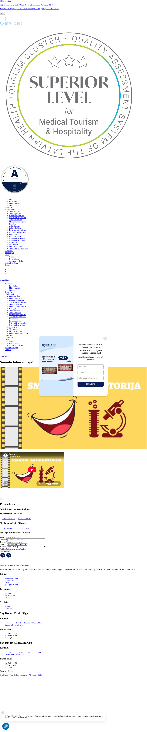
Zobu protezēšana (15, 220)
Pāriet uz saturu (5, 1)
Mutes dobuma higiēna (17, 222)
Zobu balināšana (15, 228)
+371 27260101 (14, 9)
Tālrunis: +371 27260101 (14, 652)
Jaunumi (12, 205)
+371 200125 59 (13, 5)
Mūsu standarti (14, 203)
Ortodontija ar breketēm (17, 238)
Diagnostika (9, 251)
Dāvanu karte (14, 259)
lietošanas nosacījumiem (17, 549)
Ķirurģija (12, 224)
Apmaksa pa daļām (16, 261)
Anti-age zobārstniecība (17, 232)
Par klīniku (13, 201)
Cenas (7, 255)
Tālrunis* (3, 542)
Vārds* (2, 537)
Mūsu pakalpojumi (11, 578)
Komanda (8, 207)
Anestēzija (13, 242)
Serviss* (3, 547)
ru (5, 17)
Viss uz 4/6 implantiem (17, 218)
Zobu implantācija (15, 214)
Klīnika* (3, 544)
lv (5, 271)
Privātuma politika (35, 675)
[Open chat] (5, 726)
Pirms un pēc (9, 253)
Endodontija (13, 234)
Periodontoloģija (15, 236)
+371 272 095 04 (40, 5)
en (5, 19)
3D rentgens (13, 244)
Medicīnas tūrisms (15, 247)
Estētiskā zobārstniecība (17, 230)
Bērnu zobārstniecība (16, 216)
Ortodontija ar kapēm (17, 240)
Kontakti (8, 265)
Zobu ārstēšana (14, 212)
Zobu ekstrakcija (15, 226)
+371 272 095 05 (44, 9)
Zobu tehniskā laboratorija (18, 249)
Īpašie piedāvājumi (11, 263)
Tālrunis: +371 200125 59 (14, 623)
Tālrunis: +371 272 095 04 (33, 623)
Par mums (8, 199)
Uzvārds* (3, 540)
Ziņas (7, 598)
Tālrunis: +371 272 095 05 (33, 652)
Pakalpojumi (9, 209)
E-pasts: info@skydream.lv (14, 625)
